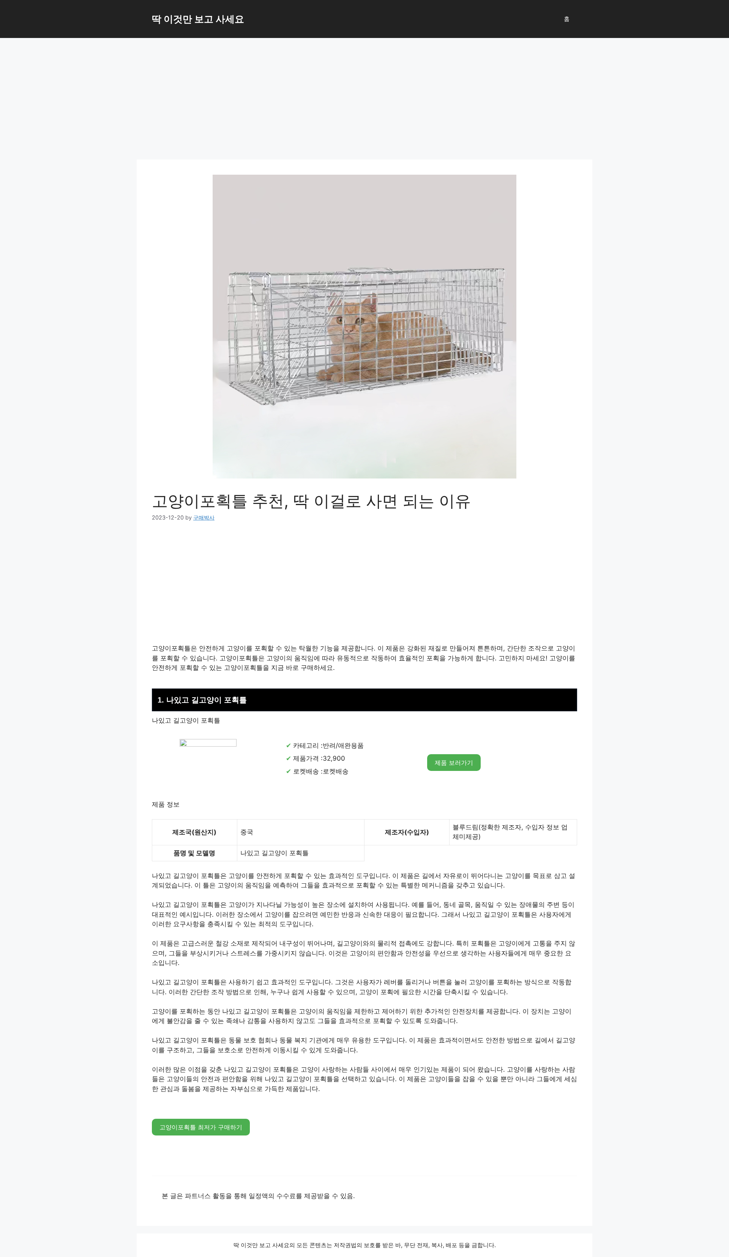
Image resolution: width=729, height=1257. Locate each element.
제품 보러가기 (454, 762)
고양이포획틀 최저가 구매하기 (200, 1127)
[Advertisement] (364, 95)
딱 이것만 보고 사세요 (198, 19)
